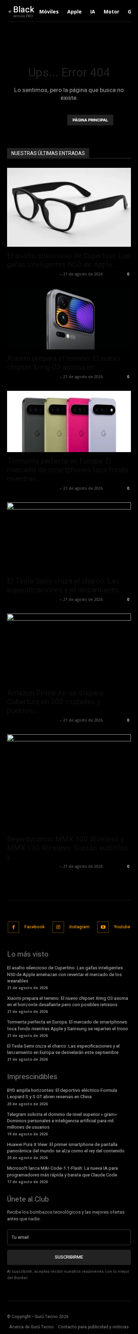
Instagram (79, 927)
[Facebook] (13, 927)
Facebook (34, 927)
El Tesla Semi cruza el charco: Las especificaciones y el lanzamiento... (65, 585)
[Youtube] (103, 927)
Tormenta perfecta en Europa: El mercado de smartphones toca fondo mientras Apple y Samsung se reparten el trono (67, 1025)
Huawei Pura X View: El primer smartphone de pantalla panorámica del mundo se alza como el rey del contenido (66, 1147)
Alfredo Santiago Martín (32, 274)
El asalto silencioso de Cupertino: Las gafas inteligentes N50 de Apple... (69, 260)
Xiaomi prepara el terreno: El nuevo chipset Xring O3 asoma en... (63, 362)
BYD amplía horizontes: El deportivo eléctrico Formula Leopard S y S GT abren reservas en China (62, 1093)
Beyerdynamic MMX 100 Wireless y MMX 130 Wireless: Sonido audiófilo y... (67, 848)
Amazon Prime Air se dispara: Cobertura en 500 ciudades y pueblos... (55, 702)
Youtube (122, 927)
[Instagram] (58, 927)
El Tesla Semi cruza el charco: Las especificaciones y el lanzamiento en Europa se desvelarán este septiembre (63, 1049)
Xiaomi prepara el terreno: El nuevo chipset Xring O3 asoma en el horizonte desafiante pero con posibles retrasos (67, 1001)
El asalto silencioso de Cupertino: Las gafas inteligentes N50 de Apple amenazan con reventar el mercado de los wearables (65, 974)
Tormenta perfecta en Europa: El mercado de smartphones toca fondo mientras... (67, 470)
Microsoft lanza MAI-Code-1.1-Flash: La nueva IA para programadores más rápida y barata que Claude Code (62, 1171)
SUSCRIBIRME (69, 1257)
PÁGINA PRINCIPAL (90, 120)
